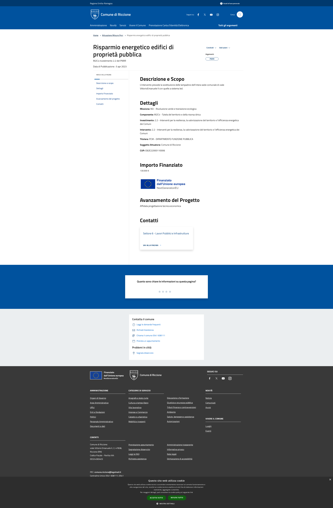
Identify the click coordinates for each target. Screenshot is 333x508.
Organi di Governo (98, 398)
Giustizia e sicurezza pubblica (180, 402)
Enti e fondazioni (97, 412)
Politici (93, 416)
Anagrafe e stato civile (138, 398)
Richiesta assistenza (137, 458)
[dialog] (166, 492)
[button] (166, 503)
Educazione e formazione (178, 397)
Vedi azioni (223, 47)
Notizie (209, 398)
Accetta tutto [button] (156, 498)
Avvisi (208, 407)
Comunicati (211, 402)
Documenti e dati (97, 426)
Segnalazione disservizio (139, 449)
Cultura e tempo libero (138, 402)
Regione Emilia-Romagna (101, 3)
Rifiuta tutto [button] (177, 498)
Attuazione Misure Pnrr (112, 35)
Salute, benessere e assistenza (180, 416)
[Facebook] (197, 14)
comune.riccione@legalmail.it (107, 472)
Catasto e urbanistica (138, 416)
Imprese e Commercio (138, 412)
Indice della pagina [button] (103, 74)
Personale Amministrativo (101, 421)
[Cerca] (240, 14)
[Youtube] (210, 14)
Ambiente (171, 412)
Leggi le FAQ (134, 454)
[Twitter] (203, 14)
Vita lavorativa (135, 407)
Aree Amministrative (99, 402)
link (191, 492)
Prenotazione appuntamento (141, 444)
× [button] (330, 480)
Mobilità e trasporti (137, 421)
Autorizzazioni (173, 421)
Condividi (210, 47)
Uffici (92, 407)
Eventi (208, 430)
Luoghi (209, 426)
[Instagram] (216, 14)
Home (95, 35)
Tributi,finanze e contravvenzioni (181, 407)
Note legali (172, 454)
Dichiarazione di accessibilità (179, 458)
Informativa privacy (175, 449)
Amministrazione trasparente (180, 444)
